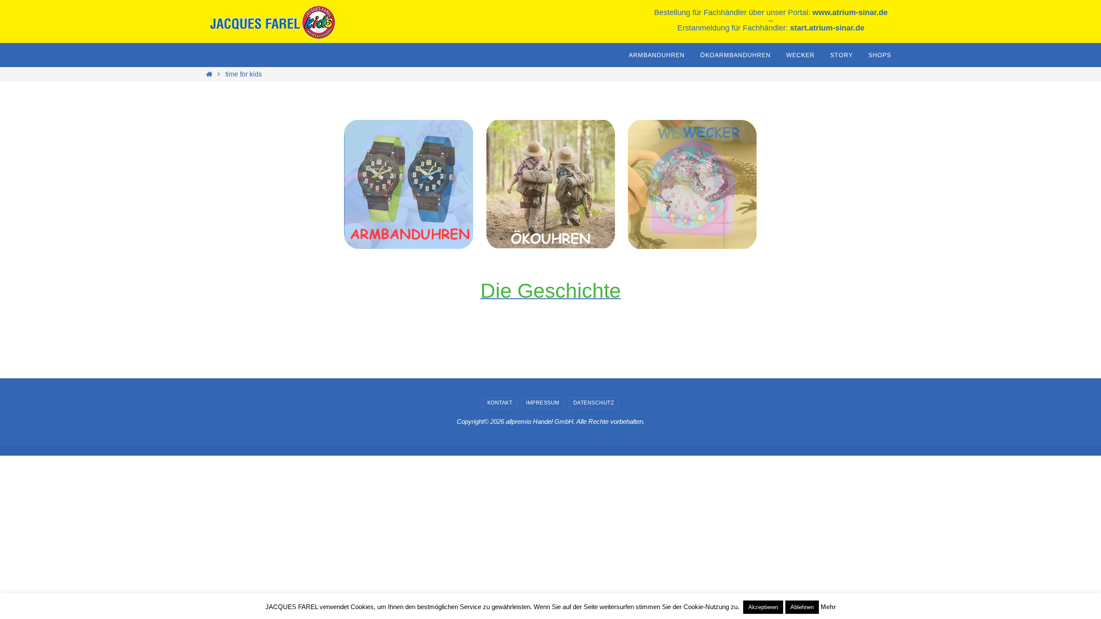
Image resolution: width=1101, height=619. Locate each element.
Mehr (828, 606)
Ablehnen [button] (802, 607)
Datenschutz (593, 403)
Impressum (543, 403)
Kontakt (500, 403)
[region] (408, 184)
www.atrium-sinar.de (850, 12)
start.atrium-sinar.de (827, 28)
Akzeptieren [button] (763, 607)
